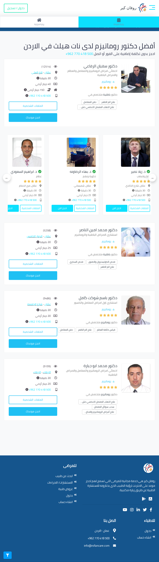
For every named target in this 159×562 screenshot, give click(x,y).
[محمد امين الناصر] (135, 242)
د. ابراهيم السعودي (24, 172)
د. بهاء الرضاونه (80, 172)
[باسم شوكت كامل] (135, 310)
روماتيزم (106, 81)
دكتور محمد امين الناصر (98, 229)
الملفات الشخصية (33, 105)
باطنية (106, 94)
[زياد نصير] (128, 152)
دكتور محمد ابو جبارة (100, 365)
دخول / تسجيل (15, 8)
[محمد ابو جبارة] (135, 377)
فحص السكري (76, 262)
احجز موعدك (33, 117)
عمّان (47, 72)
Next (7, 178)
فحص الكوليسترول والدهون (101, 262)
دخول (69, 495)
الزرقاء (47, 372)
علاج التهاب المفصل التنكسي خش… (97, 107)
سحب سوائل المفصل (104, 407)
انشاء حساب (66, 502)
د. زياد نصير (138, 172)
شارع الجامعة (34, 304)
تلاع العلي (36, 72)
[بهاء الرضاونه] (74, 152)
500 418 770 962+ (79, 53)
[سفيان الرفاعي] (135, 78)
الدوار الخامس (34, 236)
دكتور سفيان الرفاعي (100, 65)
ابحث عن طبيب (64, 476)
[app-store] (150, 499)
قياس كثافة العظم (106, 329)
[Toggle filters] (7, 555)
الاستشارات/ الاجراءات (60, 482)
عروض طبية (65, 489)
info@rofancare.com (97, 545)
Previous (152, 178)
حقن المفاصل (89, 102)
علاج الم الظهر (108, 102)
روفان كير (128, 8)
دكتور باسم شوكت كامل (98, 297)
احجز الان (116, 208)
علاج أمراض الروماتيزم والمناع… (99, 412)
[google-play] (144, 499)
